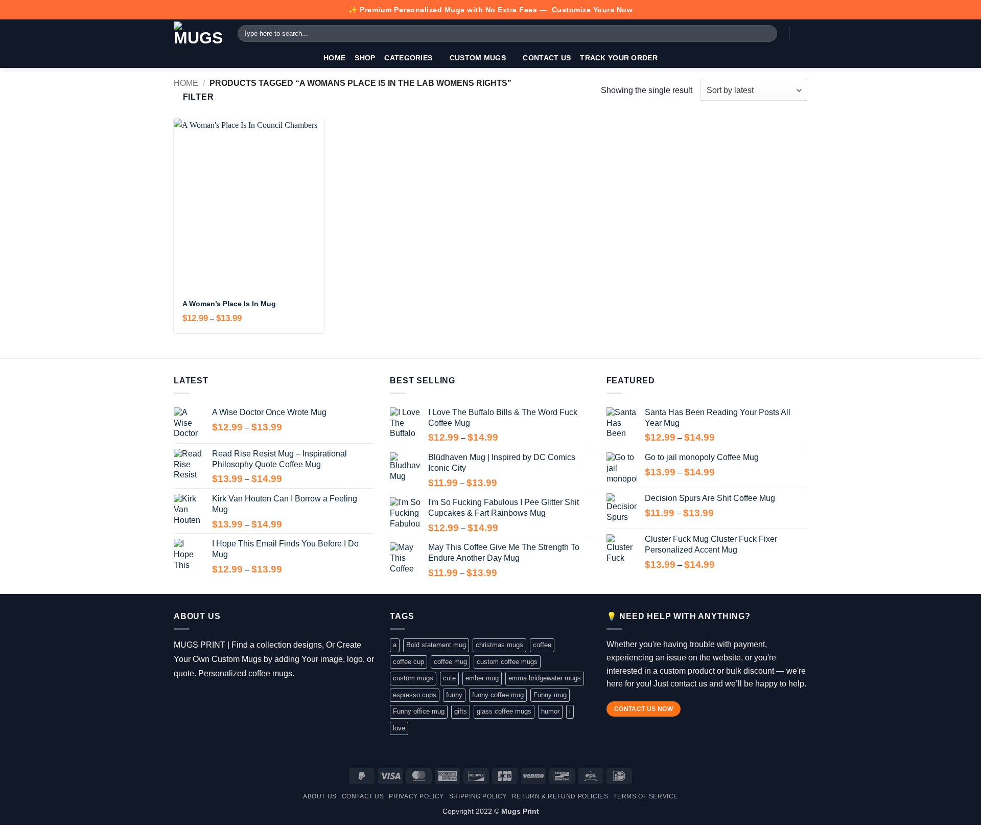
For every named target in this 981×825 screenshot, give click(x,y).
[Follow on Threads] (211, 699)
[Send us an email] (225, 699)
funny (454, 695)
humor (550, 711)
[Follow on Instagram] (196, 699)
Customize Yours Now (592, 10)
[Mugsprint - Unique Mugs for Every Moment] (198, 33)
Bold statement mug (436, 645)
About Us (320, 796)
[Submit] (767, 33)
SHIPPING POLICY (478, 796)
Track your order (619, 58)
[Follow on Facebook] (181, 699)
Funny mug (550, 695)
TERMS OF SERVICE (645, 796)
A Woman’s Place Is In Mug (229, 304)
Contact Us (547, 58)
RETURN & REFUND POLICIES (560, 796)
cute (449, 678)
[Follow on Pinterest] (240, 699)
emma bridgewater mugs (544, 678)
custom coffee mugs (507, 662)
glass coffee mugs (504, 711)
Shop (365, 58)
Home (334, 58)
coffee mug (450, 662)
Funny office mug (419, 711)
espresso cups (414, 695)
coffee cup (408, 662)
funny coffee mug (498, 695)
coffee (542, 645)
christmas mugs (499, 645)
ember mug (482, 678)
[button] (802, 33)
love (399, 728)
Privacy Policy (416, 796)
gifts (460, 711)
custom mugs (413, 678)
